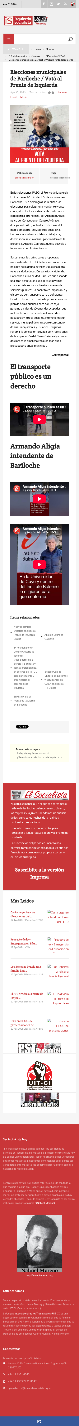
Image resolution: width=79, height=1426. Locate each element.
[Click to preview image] (39, 134)
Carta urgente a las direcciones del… (23, 914)
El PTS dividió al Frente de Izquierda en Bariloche (24, 700)
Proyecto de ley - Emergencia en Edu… (24, 941)
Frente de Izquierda (60, 177)
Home (38, 49)
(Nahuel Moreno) (45, 1203)
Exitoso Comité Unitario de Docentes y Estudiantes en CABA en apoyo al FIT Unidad (56, 679)
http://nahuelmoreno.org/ (39, 1275)
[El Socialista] (40, 795)
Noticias (50, 49)
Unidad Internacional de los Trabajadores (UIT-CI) (33, 1313)
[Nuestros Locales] (39, 1100)
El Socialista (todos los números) (24, 56)
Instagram (51, 4)
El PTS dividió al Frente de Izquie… (27, 996)
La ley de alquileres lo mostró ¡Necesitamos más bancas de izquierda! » (39, 755)
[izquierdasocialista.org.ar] (39, 20)
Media (23, 97)
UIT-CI (72, 4)
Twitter (58, 4)
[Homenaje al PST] (39, 1048)
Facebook (44, 4)
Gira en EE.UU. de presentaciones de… (23, 1023)
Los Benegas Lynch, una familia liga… (26, 968)
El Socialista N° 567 (55, 56)
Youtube (65, 4)
